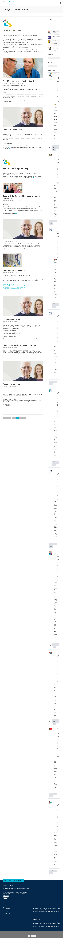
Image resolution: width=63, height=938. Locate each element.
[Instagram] (16, 880)
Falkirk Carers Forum (12, 31)
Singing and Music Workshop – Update (19, 345)
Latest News (23, 14)
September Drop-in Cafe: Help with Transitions (55, 49)
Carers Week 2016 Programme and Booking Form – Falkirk (14, 287)
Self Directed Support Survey (15, 169)
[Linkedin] (13, 880)
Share (54, 149)
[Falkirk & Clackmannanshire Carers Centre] (12, 1)
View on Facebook (54, 147)
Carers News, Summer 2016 (15, 270)
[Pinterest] (14, 880)
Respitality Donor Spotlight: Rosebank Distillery (56, 33)
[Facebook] (11, 880)
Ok (28, 936)
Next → (23, 417)
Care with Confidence (12, 130)
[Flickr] (18, 880)
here (9, 148)
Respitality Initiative (56, 36)
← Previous (6, 417)
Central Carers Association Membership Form (12, 288)
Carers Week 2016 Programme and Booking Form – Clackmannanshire (17, 285)
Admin (9, 33)
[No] (61, 934)
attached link (35, 177)
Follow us (6, 880)
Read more (33, 936)
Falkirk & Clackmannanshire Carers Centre (11, 14)
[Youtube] (20, 880)
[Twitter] (9, 880)
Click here (8, 248)
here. (16, 213)
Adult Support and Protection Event (18, 81)
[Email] (22, 880)
